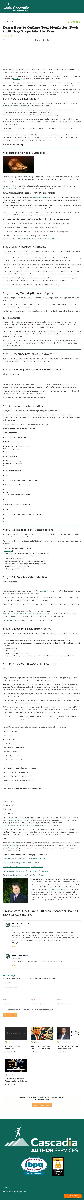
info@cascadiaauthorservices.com (14, 1192)
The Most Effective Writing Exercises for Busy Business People (23, 875)
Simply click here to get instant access (58, 834)
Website (59, 1000)
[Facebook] (66, 22)
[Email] (76, 22)
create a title (15, 680)
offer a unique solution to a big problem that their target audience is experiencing (30, 115)
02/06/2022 (16, 958)
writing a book (15, 322)
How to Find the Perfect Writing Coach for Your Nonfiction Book (24, 859)
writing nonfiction (9, 189)
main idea (60, 135)
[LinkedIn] (71, 22)
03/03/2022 (16, 926)
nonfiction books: (54, 285)
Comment (7, 982)
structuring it (63, 298)
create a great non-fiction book (17, 820)
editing (23, 607)
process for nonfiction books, (18, 106)
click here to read (29, 238)
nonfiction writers (57, 92)
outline (15, 534)
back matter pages (48, 633)
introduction (43, 591)
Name (5, 1000)
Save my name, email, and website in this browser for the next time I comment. (29, 1010)
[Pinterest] (74, 22)
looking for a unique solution (42, 197)
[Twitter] (68, 22)
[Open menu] (79, 6)
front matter (13, 537)
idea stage (16, 79)
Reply (14, 946)
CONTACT (6, 1188)
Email (32, 1000)
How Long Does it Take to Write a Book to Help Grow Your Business (25, 871)
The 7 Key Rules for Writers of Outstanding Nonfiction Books (23, 867)
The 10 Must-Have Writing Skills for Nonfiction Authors (21, 863)
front (7, 541)
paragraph (12, 620)
